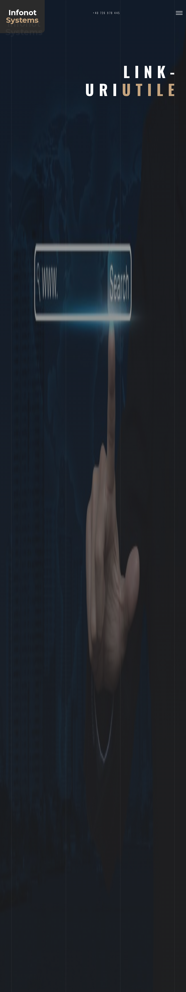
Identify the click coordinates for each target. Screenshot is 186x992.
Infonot (22, 16)
